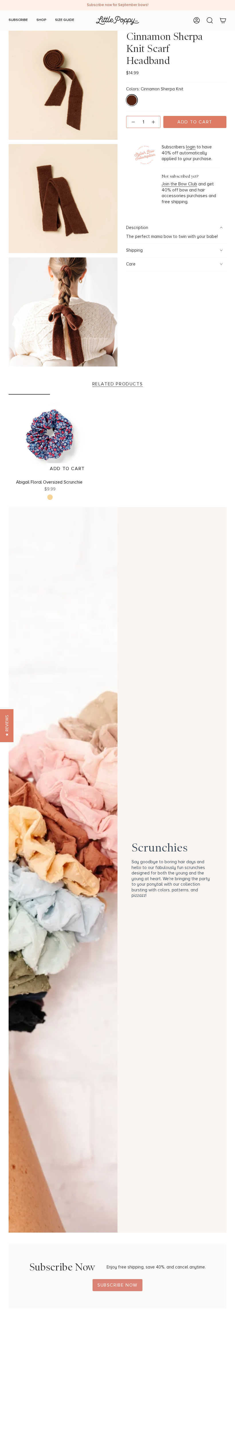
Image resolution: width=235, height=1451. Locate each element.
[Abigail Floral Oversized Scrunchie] (50, 435)
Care (131, 264)
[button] (6, 725)
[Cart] (223, 20)
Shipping (134, 250)
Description (137, 228)
